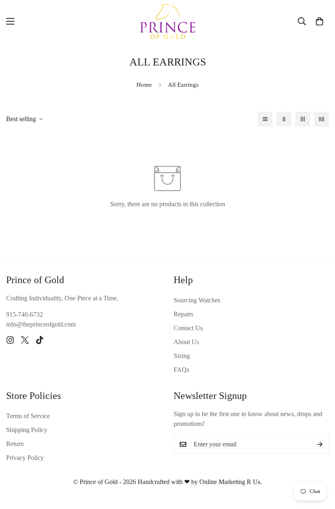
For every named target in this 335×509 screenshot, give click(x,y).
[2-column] (284, 119)
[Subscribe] (320, 444)
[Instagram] (10, 340)
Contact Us (188, 327)
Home (144, 84)
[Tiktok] (40, 340)
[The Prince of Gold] (167, 21)
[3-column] (302, 119)
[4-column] (321, 119)
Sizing (182, 355)
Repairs (183, 314)
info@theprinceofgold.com (41, 324)
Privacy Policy (25, 457)
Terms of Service (28, 415)
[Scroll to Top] (319, 464)
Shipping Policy (26, 429)
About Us (186, 341)
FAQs (181, 369)
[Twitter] (25, 340)
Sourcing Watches (197, 300)
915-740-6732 (24, 314)
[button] (319, 21)
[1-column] (265, 119)
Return (15, 443)
